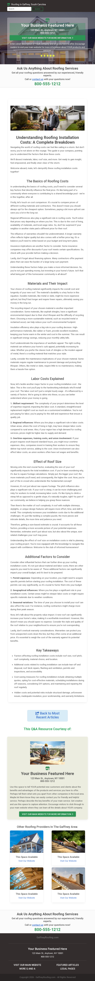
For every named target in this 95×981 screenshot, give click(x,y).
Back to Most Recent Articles (48, 715)
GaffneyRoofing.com (45, 977)
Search (37, 9)
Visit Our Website (26, 861)
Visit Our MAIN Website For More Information (46, 38)
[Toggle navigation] (85, 4)
